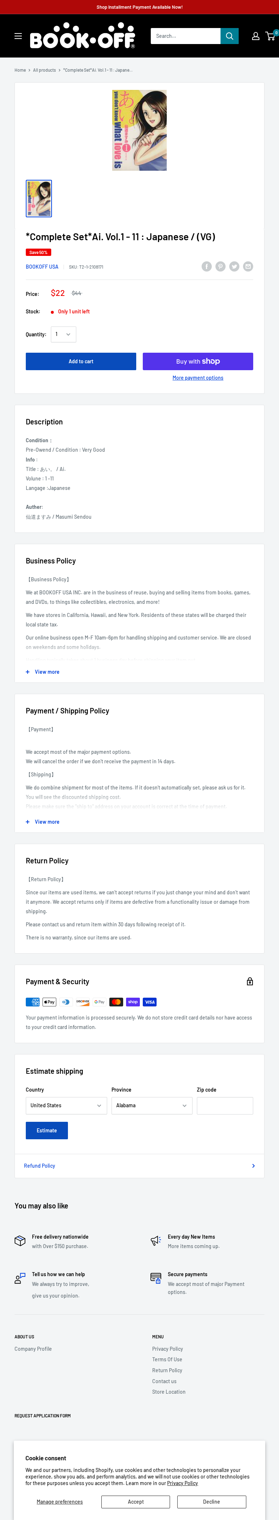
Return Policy (167, 1370)
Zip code (207, 1089)
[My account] (255, 36)
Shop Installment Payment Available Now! (140, 7)
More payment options (198, 378)
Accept (136, 1502)
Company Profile (33, 1349)
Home (20, 69)
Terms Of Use (167, 1359)
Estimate (47, 1130)
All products (44, 69)
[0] (270, 36)
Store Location (169, 1392)
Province (122, 1089)
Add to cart (81, 361)
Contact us (164, 1381)
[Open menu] (18, 36)
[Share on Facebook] (207, 266)
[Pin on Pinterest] (220, 266)
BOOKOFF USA (42, 267)
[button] (270, 36)
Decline (211, 1502)
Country (35, 1089)
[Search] (230, 36)
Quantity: (36, 334)
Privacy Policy (182, 1483)
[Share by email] (248, 266)
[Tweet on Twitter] (234, 266)
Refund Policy (39, 1166)
